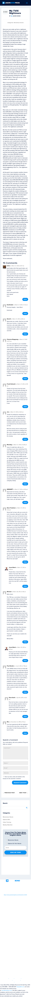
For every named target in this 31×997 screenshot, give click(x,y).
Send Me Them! (15, 852)
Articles (17, 978)
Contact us (18, 982)
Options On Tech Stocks (14, 843)
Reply (25, 299)
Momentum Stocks (19, 22)
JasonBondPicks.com (6, 990)
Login (11, 978)
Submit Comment (20, 782)
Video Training (7, 822)
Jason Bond (17, 16)
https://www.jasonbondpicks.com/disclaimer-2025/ (15, 895)
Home (6, 978)
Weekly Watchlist (7, 825)
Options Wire (6, 819)
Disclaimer (16, 980)
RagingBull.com (20, 986)
